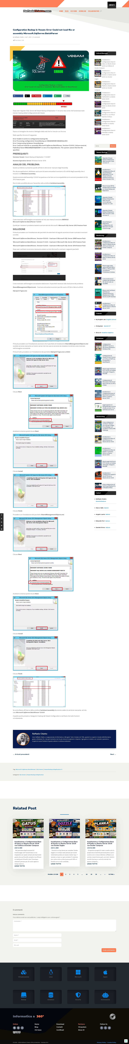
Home (61, 11)
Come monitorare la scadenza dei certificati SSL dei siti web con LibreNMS (109, 281)
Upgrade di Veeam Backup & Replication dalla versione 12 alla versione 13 (108, 160)
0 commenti (36, 37)
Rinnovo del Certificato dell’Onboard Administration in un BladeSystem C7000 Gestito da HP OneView (109, 294)
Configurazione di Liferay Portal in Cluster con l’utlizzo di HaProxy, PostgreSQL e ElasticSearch (109, 359)
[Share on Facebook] (2, 515)
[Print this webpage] (2, 529)
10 (86, 874)
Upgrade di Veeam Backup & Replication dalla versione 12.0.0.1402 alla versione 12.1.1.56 (108, 201)
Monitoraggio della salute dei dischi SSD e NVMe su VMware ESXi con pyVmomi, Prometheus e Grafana (109, 269)
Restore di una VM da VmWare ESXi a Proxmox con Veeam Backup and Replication (109, 188)
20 (91, 874)
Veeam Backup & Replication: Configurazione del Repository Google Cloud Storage (108, 225)
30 (96, 874)
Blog (67, 11)
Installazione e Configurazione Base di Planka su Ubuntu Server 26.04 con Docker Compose (100, 844)
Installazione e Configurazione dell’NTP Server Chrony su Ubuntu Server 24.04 (109, 475)
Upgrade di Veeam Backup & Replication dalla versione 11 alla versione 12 (108, 213)
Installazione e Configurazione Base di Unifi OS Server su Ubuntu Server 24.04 (109, 439)
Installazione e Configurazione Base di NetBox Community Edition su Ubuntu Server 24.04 (109, 452)
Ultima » (112, 874)
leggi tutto (20, 866)
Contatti (112, 5)
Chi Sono (73, 11)
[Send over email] (2, 525)
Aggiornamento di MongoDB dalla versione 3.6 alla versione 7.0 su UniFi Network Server (109, 407)
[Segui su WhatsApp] (22, 1027)
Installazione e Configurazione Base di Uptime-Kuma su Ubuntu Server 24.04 (109, 306)
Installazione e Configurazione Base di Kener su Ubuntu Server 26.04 (109, 256)
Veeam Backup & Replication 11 (53, 769)
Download (82, 11)
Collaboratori (93, 11)
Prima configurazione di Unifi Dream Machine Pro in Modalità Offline (109, 486)
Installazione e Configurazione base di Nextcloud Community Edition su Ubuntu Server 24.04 (109, 395)
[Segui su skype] (14, 1027)
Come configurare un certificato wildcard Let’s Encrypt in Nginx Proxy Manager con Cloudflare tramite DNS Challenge (109, 426)
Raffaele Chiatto (19, 37)
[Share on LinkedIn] (2, 522)
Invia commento (109, 950)
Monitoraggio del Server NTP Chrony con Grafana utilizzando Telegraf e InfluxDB (109, 371)
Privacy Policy (101, 1042)
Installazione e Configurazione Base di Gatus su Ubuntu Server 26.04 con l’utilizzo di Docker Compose (109, 244)
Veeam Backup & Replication (35, 774)
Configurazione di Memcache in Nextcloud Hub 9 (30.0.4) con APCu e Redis (109, 383)
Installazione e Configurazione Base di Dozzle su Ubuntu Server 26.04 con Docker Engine (64, 844)
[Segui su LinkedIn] (109, 1027)
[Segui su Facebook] (101, 1027)
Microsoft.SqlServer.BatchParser (25, 769)
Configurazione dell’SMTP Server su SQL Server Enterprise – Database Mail (109, 346)
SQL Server (40, 769)
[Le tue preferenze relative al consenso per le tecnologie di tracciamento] (126, 1041)
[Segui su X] (105, 1027)
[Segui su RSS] (18, 1027)
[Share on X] (2, 518)
